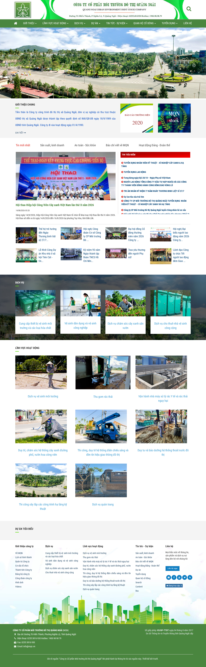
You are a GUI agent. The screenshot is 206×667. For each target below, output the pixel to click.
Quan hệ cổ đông (143, 578)
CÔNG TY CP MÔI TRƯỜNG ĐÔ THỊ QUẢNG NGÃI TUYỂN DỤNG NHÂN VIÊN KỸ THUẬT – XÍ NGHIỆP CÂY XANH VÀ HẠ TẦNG (154, 196)
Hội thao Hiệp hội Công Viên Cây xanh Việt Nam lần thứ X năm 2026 (55, 205)
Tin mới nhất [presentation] (23, 145)
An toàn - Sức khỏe (144, 557)
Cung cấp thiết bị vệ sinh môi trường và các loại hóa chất (35, 326)
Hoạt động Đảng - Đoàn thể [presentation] (154, 145)
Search (139, 582)
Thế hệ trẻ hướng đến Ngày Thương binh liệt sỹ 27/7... (47, 234)
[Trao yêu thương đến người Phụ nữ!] (116, 257)
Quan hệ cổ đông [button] (143, 23)
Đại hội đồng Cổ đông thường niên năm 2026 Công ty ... (136, 234)
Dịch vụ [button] (79, 23)
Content (139, 586)
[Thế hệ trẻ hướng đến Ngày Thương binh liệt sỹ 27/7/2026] (26, 236)
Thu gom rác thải (103, 396)
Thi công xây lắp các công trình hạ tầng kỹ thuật (43, 506)
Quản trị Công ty (22, 561)
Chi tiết (19, 132)
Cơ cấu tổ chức (21, 565)
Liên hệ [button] (187, 23)
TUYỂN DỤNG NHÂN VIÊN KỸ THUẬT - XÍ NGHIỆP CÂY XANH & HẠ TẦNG (152, 158)
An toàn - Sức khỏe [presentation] (85, 145)
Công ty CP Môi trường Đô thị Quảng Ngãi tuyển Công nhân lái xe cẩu (154, 203)
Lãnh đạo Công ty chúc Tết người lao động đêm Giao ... (181, 255)
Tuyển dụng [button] (169, 23)
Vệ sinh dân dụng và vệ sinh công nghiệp (80, 325)
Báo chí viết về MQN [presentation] (117, 145)
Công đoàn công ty (23, 578)
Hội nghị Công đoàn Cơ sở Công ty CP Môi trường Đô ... (92, 234)
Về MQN (19, 553)
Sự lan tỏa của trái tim (133, 190)
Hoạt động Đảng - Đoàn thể (147, 565)
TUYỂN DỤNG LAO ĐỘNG (134, 165)
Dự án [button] (95, 23)
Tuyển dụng (141, 574)
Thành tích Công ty (23, 570)
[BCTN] (136, 118)
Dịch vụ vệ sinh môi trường (43, 396)
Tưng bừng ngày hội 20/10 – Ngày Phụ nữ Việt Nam (146, 171)
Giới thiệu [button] (29, 23)
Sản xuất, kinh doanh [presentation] (52, 145)
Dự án (138, 570)
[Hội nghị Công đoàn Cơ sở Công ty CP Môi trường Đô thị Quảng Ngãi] (71, 236)
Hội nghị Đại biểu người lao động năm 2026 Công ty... (181, 234)
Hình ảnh (19, 582)
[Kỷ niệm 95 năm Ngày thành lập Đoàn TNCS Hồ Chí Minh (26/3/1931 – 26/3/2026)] (71, 257)
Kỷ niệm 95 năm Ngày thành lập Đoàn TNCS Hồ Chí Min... (91, 255)
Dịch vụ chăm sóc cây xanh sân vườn (126, 326)
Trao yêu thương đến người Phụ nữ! (136, 253)
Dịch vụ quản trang (103, 504)
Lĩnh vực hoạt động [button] (54, 23)
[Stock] (174, 118)
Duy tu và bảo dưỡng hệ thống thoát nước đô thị (163, 452)
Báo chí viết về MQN (144, 561)
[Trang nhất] (15, 23)
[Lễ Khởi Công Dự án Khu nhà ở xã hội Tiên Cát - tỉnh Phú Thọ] (26, 257)
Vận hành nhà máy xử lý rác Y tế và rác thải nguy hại (163, 398)
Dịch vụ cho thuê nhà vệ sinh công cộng (170, 326)
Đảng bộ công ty (22, 574)
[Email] (168, 577)
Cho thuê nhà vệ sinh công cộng (59, 572)
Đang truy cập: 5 (175, 586)
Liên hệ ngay (173, 568)
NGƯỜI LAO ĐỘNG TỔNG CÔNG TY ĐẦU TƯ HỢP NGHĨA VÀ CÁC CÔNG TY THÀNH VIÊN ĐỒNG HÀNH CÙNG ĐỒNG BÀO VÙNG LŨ (154, 177)
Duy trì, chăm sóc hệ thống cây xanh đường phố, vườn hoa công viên (43, 452)
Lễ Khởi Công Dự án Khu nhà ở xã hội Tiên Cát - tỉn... (47, 255)
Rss (137, 591)
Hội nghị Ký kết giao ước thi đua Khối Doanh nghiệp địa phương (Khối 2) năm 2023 (155, 209)
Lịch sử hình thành (23, 557)
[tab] (25, 145)
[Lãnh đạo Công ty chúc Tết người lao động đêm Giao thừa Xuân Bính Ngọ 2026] (160, 257)
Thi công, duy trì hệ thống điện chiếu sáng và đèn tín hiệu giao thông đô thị (103, 452)
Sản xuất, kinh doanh (145, 553)
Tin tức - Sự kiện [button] (116, 23)
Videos (18, 586)
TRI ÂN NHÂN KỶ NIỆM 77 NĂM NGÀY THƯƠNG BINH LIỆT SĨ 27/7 (153, 184)
